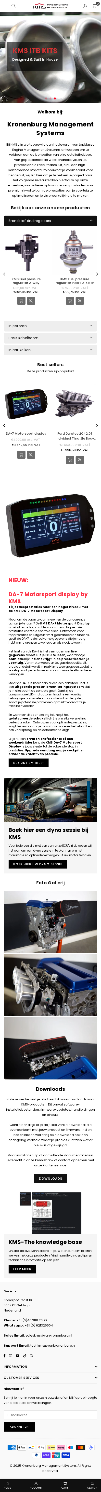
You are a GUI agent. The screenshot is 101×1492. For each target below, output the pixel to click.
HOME (7, 1488)
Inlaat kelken (20, 349)
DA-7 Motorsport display (26, 433)
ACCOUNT (36, 1488)
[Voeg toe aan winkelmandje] (70, 301)
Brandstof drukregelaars (30, 220)
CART (64, 1488)
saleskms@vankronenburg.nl (48, 1335)
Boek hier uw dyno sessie (37, 864)
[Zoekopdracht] (13, 6)
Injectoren (18, 325)
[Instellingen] (85, 6)
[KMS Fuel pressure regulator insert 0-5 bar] (75, 252)
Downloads (50, 1178)
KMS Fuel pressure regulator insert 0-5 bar (75, 281)
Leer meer (22, 1269)
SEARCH (92, 1488)
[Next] (97, 274)
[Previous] (4, 274)
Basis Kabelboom (23, 337)
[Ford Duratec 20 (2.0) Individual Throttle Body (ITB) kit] (75, 404)
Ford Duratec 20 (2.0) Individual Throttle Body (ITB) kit (74, 436)
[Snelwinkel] (21, 301)
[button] (94, 6)
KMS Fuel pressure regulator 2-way (26, 281)
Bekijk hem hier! (28, 762)
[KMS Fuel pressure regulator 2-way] (26, 252)
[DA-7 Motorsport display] (26, 404)
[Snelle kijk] (31, 301)
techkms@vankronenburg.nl (53, 1345)
